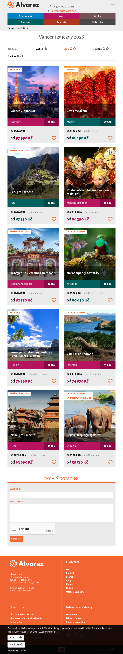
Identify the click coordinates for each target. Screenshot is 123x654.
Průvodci (70, 577)
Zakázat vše (16, 644)
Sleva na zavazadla (75, 622)
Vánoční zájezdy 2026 (18, 28)
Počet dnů (97, 49)
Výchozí (40, 49)
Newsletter (71, 614)
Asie (61, 16)
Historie (70, 588)
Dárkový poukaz (74, 618)
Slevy (22, 622)
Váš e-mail (15, 489)
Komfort (12, 56)
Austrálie (62, 22)
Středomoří (25, 16)
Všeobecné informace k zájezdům (26, 618)
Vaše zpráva (16, 501)
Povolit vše (15, 637)
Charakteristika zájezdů (21, 614)
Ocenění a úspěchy (75, 592)
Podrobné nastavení (17, 650)
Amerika (25, 22)
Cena (66, 49)
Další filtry (97, 22)
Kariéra (70, 584)
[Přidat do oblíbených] (54, 138)
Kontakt (70, 573)
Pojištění (14, 622)
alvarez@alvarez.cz (64, 10)
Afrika (97, 16)
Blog (68, 580)
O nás (69, 569)
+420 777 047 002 (64, 6)
